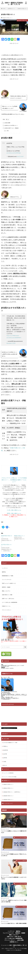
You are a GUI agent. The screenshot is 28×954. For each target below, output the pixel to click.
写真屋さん (5, 746)
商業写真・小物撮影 (6, 587)
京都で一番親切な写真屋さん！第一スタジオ (14, 3)
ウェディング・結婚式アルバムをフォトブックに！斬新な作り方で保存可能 (13, 901)
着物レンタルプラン (6, 591)
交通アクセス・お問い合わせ (8, 598)
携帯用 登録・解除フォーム (14, 513)
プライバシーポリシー (6, 610)
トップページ (5, 568)
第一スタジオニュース (8, 803)
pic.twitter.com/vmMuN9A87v (14, 337)
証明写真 (5, 757)
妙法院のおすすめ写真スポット (10, 125)
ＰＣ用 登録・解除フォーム (14, 510)
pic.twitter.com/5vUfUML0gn (14, 153)
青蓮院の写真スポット (19, 535)
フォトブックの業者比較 (8, 773)
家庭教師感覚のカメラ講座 (7, 575)
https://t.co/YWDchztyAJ (13, 335)
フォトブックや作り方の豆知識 (9, 776)
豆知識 (4, 761)
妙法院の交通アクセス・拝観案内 (11, 128)
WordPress (18, 950)
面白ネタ (5, 765)
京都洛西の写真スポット (8, 799)
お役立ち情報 (6, 738)
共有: (6, 130)
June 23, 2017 (20, 156)
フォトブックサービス (6, 579)
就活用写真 (5, 750)
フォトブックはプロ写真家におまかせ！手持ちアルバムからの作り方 (13, 854)
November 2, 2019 (11, 343)
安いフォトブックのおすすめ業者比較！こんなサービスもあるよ (13, 878)
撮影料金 (4, 572)
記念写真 (5, 754)
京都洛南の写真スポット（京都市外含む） (12, 792)
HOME (3, 8)
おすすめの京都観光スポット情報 (10, 742)
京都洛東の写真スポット (8, 795)
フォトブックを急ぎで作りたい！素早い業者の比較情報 (13, 923)
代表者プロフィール (6, 606)
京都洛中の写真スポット (23, 8)
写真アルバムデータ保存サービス (9, 583)
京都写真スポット (11, 8)
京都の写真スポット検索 (7, 594)
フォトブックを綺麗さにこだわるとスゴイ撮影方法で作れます (13, 831)
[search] (25, 647)
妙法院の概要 (6, 122)
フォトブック (6, 769)
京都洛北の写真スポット (8, 788)
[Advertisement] (14, 48)
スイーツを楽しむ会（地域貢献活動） (10, 602)
